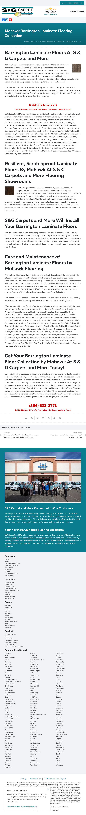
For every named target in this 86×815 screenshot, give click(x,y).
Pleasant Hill (9, 732)
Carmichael (34, 668)
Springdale (59, 752)
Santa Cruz (8, 749)
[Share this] (32, 418)
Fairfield (7, 688)
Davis (32, 677)
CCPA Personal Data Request (55, 779)
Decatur (59, 677)
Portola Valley (61, 732)
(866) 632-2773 (77, 12)
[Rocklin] (43, 592)
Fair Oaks (59, 686)
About (7, 561)
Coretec (7, 611)
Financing (8, 569)
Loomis (7, 710)
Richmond (33, 736)
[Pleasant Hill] (43, 588)
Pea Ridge (59, 725)
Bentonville (60, 662)
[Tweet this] (37, 418)
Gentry (58, 695)
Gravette (59, 699)
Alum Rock (60, 653)
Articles (34, 41)
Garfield (33, 695)
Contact (7, 559)
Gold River (34, 697)
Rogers (58, 738)
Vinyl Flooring (9, 644)
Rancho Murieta (61, 734)
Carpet (7, 636)
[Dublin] (43, 584)
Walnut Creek (35, 763)
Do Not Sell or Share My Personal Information (22, 806)
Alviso (7, 655)
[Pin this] (48, 418)
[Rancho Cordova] (43, 590)
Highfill (58, 701)
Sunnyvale (8, 756)
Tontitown (33, 758)
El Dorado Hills (10, 684)
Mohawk (8, 619)
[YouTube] (10, 20)
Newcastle (59, 721)
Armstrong (8, 607)
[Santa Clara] (43, 596)
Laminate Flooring (11, 642)
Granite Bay (9, 699)
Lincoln (58, 706)
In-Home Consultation (12, 563)
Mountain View (35, 719)
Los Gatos (59, 710)
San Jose (59, 743)
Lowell (7, 712)
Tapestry (8, 627)
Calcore (7, 609)
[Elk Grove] (43, 586)
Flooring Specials (10, 634)
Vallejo (58, 760)
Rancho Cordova (36, 734)
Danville (7, 677)
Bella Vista (59, 660)
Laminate (13, 427)
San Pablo (8, 747)
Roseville (33, 741)
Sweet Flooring (10, 625)
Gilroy (7, 697)
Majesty (7, 615)
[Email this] (26, 418)
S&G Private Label (11, 621)
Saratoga (33, 749)
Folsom (58, 690)
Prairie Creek (9, 734)
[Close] (48, 789)
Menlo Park (60, 714)
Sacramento (60, 741)
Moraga (58, 717)
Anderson (8, 605)
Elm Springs (9, 686)
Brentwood (60, 664)
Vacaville (33, 760)
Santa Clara (60, 747)
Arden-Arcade (10, 657)
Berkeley (8, 664)
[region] (27, 799)
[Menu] (83, 20)
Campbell (59, 666)
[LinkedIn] (6, 20)
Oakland (8, 723)
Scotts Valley (60, 749)
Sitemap (23, 779)
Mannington (9, 617)
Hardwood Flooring (11, 640)
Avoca (7, 660)
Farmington (60, 688)
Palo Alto (33, 725)
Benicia (32, 662)
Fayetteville (9, 690)
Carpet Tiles (9, 638)
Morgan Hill (9, 719)
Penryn (32, 728)
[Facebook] (3, 20)
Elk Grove (59, 684)
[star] (50, 8)
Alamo (32, 653)
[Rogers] (43, 594)
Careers (7, 571)
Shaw (6, 623)
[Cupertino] (43, 582)
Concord (8, 675)
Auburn (58, 657)
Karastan (8, 613)
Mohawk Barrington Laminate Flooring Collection (60, 41)
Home (26, 41)
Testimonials (9, 567)
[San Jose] (43, 598)
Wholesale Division (11, 573)
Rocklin (7, 738)
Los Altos (33, 710)
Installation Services (11, 565)
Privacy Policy (9, 575)
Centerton (8, 670)
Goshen (58, 697)
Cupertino (59, 675)
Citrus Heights (35, 670)
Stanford (8, 754)
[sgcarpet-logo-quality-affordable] (17, 11)
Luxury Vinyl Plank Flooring (14, 646)
